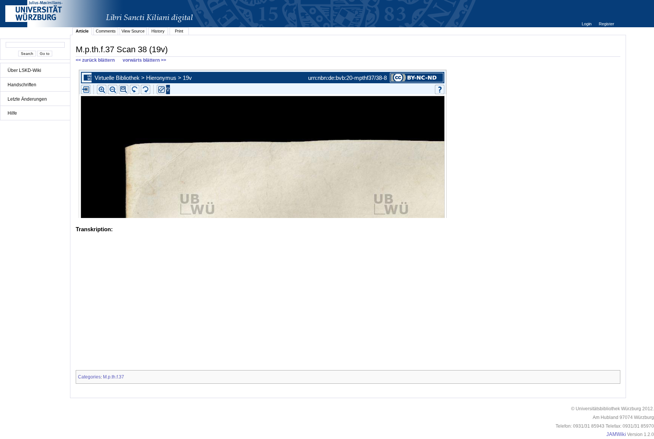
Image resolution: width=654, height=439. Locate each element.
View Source (133, 31)
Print (179, 31)
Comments (106, 31)
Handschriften (22, 84)
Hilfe (12, 113)
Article (82, 31)
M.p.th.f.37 (113, 377)
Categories (89, 377)
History (158, 31)
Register (606, 24)
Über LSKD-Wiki (24, 70)
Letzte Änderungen (27, 99)
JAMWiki (616, 434)
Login (587, 24)
